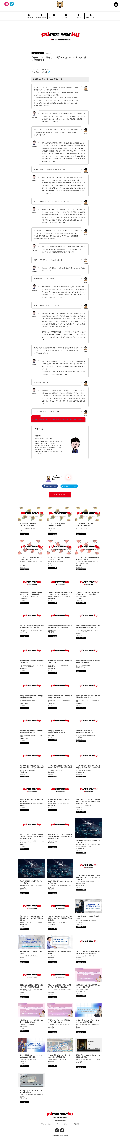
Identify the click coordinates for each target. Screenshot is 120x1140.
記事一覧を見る (60, 494)
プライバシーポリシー (62, 1124)
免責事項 (76, 1124)
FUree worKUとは (46, 1124)
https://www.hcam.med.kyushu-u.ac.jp (48, 92)
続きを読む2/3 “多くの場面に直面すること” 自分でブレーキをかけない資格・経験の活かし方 (57, 418)
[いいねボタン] (68, 477)
